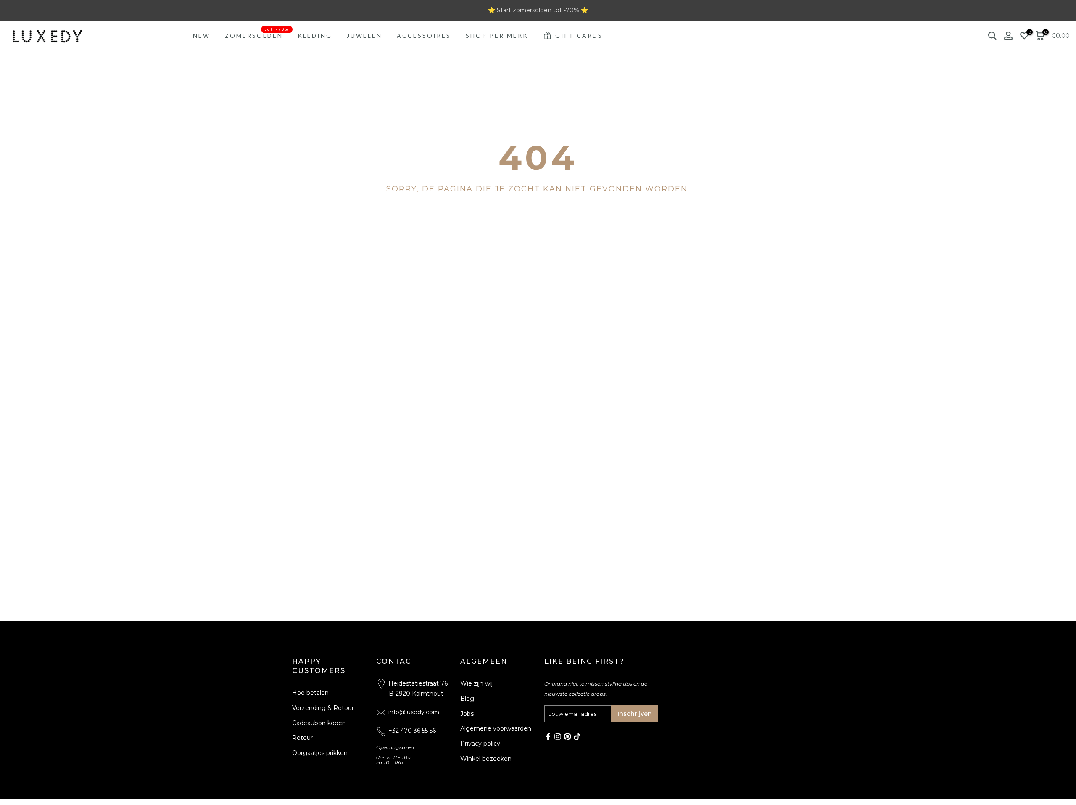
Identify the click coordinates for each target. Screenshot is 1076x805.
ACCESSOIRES (424, 35)
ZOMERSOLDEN (257, 35)
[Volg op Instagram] (558, 736)
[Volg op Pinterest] (567, 736)
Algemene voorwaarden (495, 728)
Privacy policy (480, 743)
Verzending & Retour (323, 708)
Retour (302, 737)
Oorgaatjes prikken (320, 753)
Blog (467, 698)
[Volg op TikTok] (577, 736)
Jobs (467, 714)
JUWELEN (364, 35)
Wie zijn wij (476, 683)
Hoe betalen (310, 692)
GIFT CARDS (579, 35)
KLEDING (315, 35)
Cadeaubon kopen (319, 723)
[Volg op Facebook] (548, 736)
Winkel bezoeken (486, 759)
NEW (201, 35)
